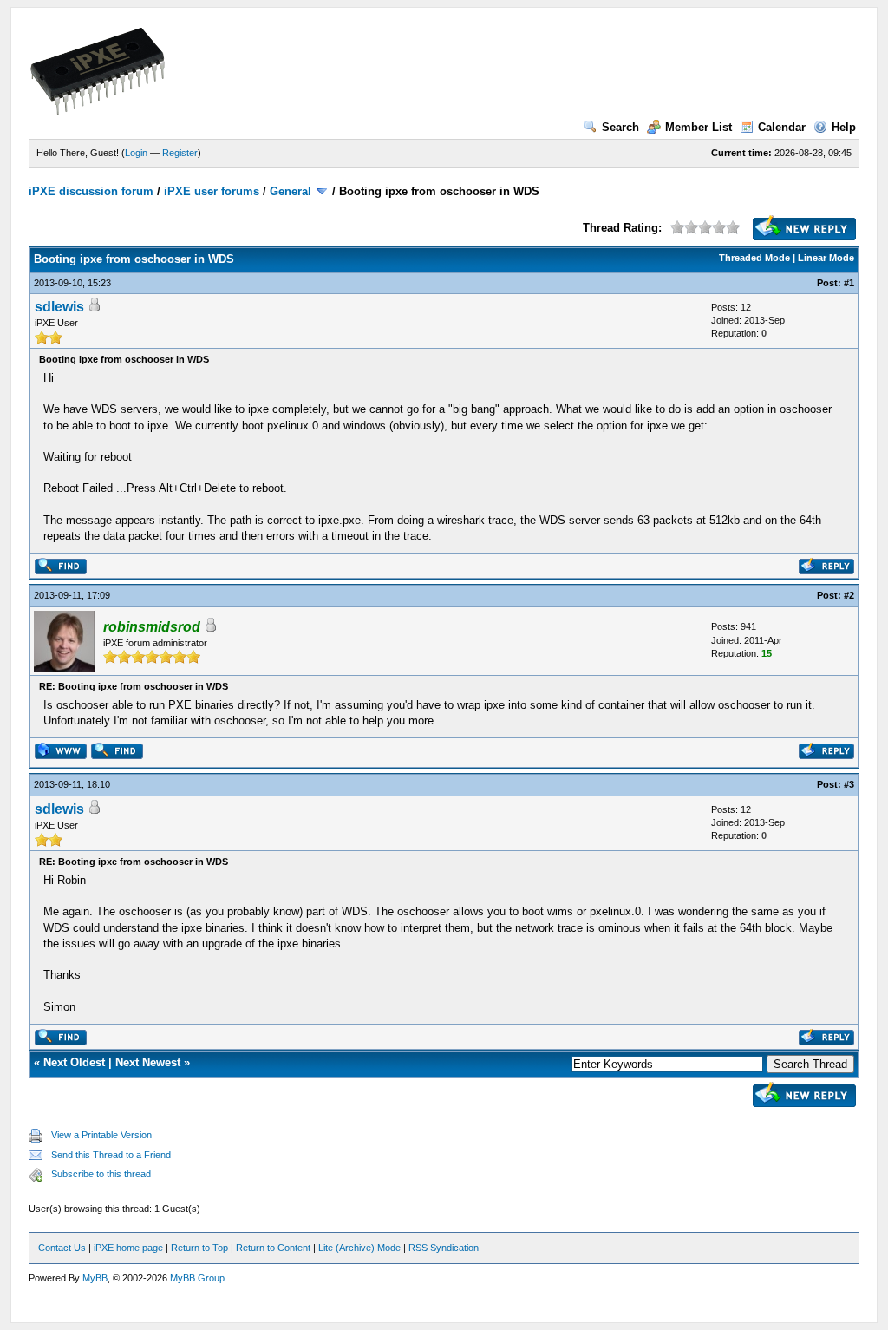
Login (136, 152)
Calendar (782, 127)
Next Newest (147, 1062)
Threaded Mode (754, 257)
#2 (849, 595)
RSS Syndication (443, 1247)
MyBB (95, 1278)
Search (620, 127)
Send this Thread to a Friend (111, 1155)
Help (844, 127)
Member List (698, 127)
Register (180, 152)
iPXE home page (128, 1247)
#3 (849, 784)
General (290, 191)
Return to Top (199, 1247)
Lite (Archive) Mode (359, 1247)
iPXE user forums (211, 191)
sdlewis (59, 306)
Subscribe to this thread (101, 1174)
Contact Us (62, 1247)
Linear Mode (826, 257)
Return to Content (273, 1247)
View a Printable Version (101, 1135)
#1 (849, 283)
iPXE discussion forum (91, 191)
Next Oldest (74, 1062)
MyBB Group (197, 1278)
